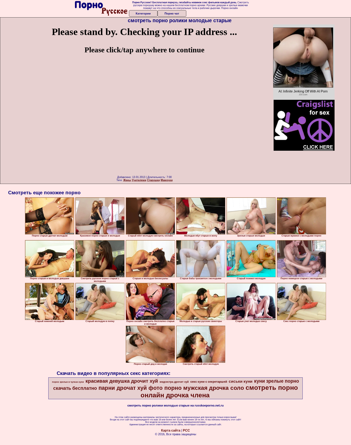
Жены (127, 180)
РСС (186, 430)
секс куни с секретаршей (208, 381)
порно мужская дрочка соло (204, 388)
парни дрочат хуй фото (131, 388)
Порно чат (172, 13)
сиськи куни (240, 381)
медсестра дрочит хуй (174, 381)
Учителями (139, 180)
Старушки (153, 180)
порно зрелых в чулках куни (68, 382)
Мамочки (167, 180)
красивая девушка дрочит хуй (122, 381)
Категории (143, 13)
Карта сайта (170, 430)
